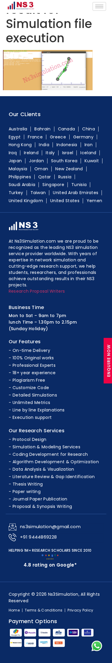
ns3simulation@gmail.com (50, 526)
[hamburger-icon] (99, 6)
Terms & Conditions (43, 610)
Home (14, 610)
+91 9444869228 (38, 537)
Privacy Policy (80, 610)
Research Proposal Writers (37, 291)
